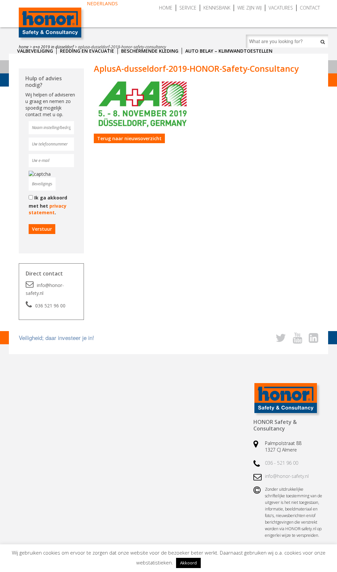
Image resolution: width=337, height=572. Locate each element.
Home (165, 8)
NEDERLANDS (102, 3)
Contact (310, 8)
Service (187, 8)
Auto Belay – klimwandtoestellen (228, 51)
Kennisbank (216, 8)
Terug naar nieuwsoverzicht (129, 138)
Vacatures (281, 8)
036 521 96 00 (50, 305)
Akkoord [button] (188, 563)
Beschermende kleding (149, 51)
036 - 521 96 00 (281, 463)
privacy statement (47, 209)
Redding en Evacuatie (87, 51)
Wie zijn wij (249, 8)
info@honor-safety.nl (45, 289)
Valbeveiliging (35, 51)
